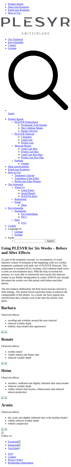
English (18, 234)
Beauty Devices (29, 131)
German (12, 48)
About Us (20, 187)
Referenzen (20, 199)
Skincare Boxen (23, 145)
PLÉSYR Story (29, 196)
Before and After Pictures (28, 181)
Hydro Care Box (30, 151)
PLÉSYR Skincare (24, 133)
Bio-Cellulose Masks (32, 128)
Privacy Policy (15, 459)
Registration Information (20, 462)
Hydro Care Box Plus (32, 157)
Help (17, 220)
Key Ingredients (29, 214)
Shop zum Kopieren (18, 7)
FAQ (23, 222)
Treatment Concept (24, 175)
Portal (18, 202)
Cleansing (26, 136)
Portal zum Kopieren (19, 10)
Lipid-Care (27, 139)
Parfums (19, 160)
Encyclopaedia (15, 42)
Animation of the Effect (27, 178)
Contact (12, 45)
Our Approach (15, 39)
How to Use (14, 13)
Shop (24, 205)
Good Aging (27, 190)
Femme (25, 163)
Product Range (15, 4)
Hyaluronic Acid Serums (34, 125)
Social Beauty (28, 193)
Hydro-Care (27, 142)
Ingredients (20, 211)
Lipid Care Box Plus (32, 154)
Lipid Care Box (29, 148)
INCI (24, 217)
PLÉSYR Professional (26, 122)
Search (50, 241)
